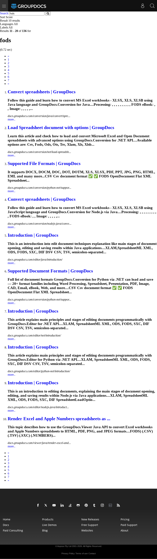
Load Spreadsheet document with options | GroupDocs (61, 127)
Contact (92, 553)
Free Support (89, 525)
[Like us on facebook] (38, 505)
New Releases (90, 519)
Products (47, 519)
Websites (87, 530)
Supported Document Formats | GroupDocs (50, 270)
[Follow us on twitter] (46, 505)
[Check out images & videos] (103, 505)
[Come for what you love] (94, 505)
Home (6, 519)
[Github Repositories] (78, 505)
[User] (142, 5)
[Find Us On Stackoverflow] (70, 505)
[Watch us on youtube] (54, 505)
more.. (11, 119)
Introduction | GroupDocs (33, 235)
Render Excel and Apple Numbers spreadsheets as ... (59, 418)
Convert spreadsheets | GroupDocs (41, 91)
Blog (45, 530)
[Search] (152, 5)
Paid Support (129, 525)
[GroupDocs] (34, 6)
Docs (6, 525)
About (124, 530)
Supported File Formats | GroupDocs (44, 163)
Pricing (125, 519)
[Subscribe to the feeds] (119, 505)
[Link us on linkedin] (62, 505)
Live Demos (49, 525)
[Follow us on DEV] (111, 505)
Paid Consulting (13, 530)
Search (4, 13)
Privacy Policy (68, 553)
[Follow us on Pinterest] (86, 505)
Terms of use (81, 553)
